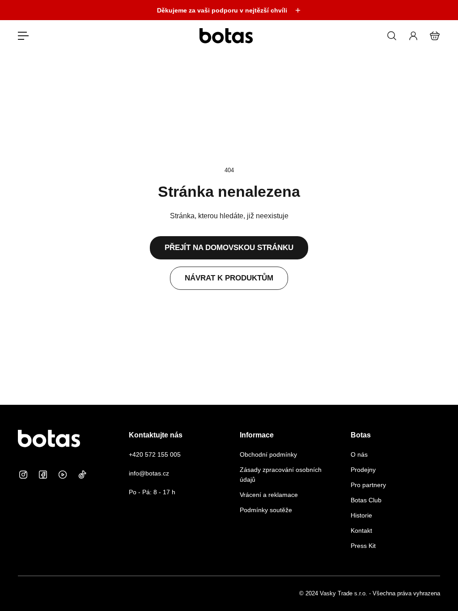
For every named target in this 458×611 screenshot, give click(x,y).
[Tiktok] (82, 474)
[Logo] (226, 35)
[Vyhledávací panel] (392, 36)
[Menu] (23, 35)
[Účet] (413, 36)
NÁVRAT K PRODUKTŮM (229, 278)
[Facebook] (43, 474)
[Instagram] (23, 474)
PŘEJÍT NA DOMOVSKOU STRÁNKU (229, 247)
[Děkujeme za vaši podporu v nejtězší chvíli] (229, 10)
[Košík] (434, 36)
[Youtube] (62, 474)
